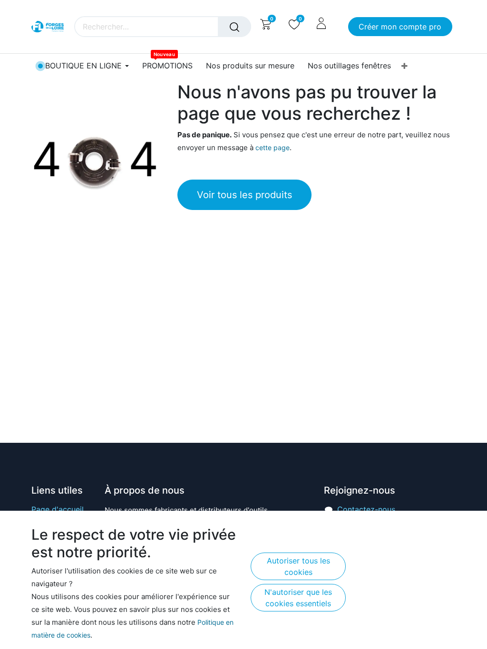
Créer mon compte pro (400, 26)
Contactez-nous (366, 509)
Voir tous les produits (244, 194)
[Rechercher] (234, 26)
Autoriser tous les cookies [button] (298, 566)
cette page (272, 147)
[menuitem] (167, 66)
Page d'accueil (57, 509)
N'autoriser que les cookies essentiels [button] (298, 597)
